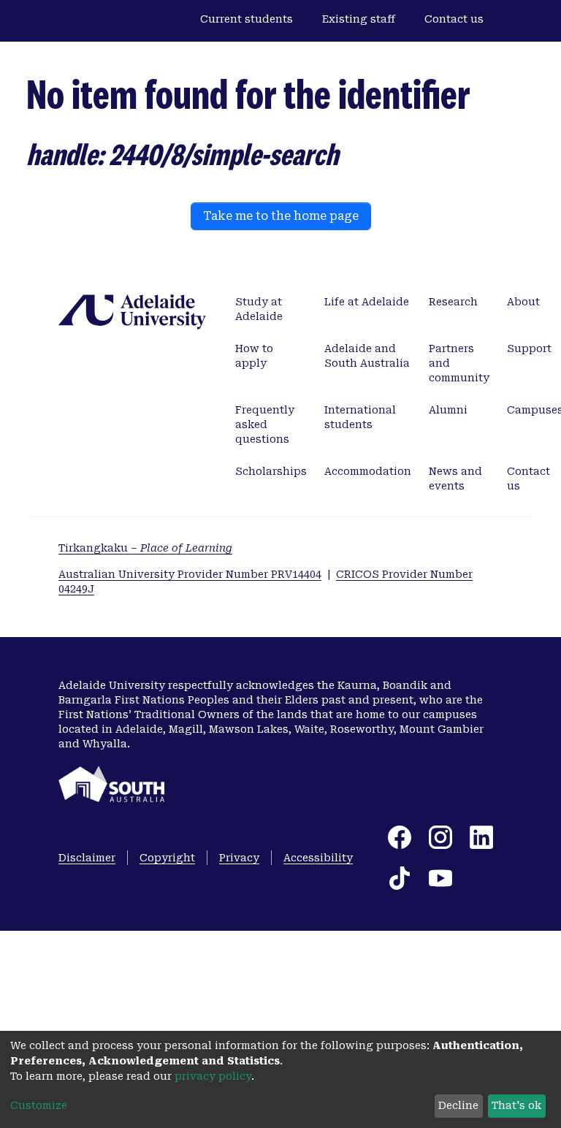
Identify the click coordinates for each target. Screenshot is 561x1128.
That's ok (516, 1105)
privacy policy (213, 1076)
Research (453, 302)
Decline (458, 1105)
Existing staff (358, 19)
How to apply (254, 356)
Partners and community (459, 363)
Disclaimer (86, 858)
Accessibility (318, 858)
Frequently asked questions (264, 424)
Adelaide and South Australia (367, 356)
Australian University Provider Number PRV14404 (189, 574)
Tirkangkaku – (145, 548)
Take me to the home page (281, 216)
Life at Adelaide (366, 302)
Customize (38, 1105)
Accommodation (367, 471)
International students (360, 417)
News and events (455, 478)
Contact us (454, 19)
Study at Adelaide (259, 309)
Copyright (167, 858)
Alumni (448, 410)
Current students (246, 19)
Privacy (239, 858)
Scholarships (271, 471)
